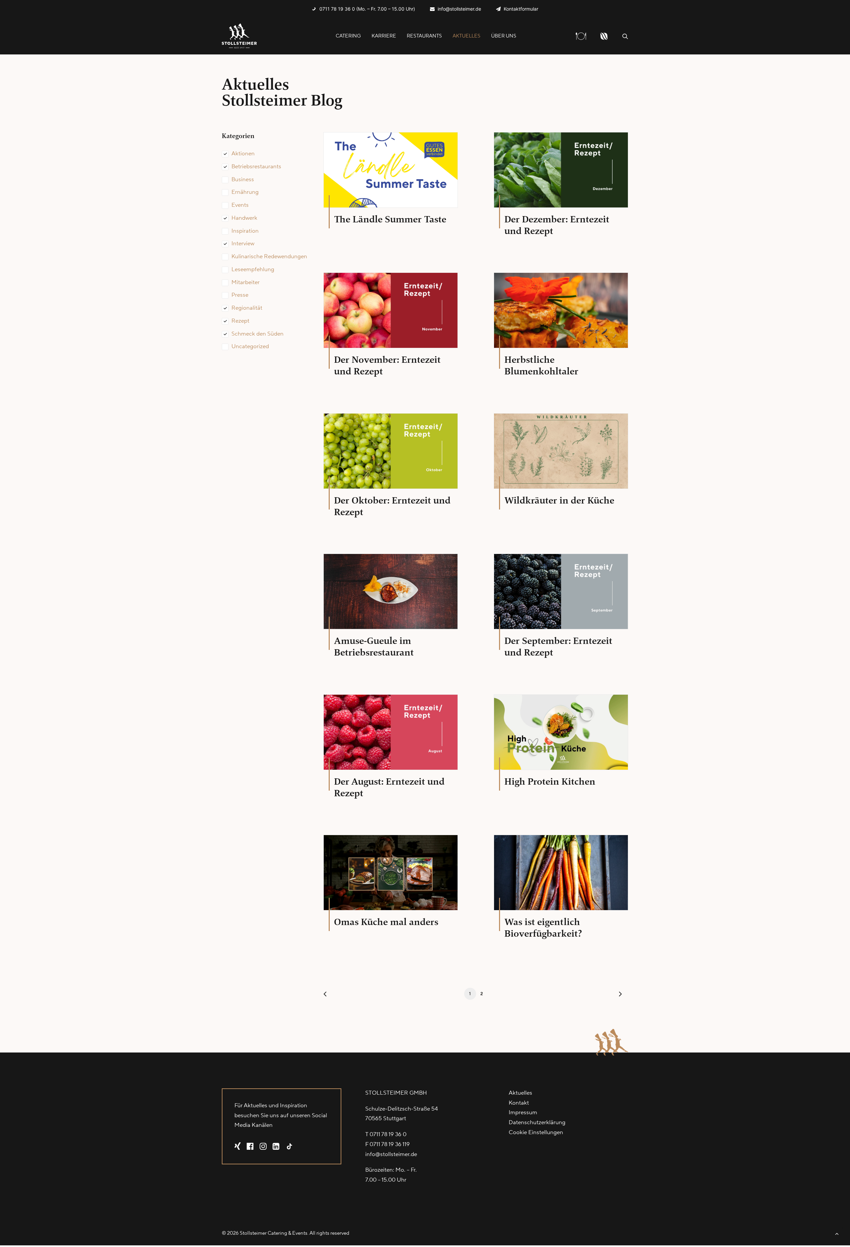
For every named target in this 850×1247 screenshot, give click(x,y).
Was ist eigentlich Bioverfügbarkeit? (543, 927)
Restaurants (424, 36)
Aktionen (243, 153)
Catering (348, 36)
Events (240, 205)
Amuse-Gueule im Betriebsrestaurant (374, 646)
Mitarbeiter (245, 282)
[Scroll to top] (837, 1233)
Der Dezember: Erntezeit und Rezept (556, 225)
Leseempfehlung (252, 269)
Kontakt (519, 1103)
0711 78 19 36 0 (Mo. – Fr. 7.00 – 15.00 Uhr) (367, 9)
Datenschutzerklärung (537, 1122)
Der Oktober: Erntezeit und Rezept (392, 506)
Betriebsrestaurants (256, 166)
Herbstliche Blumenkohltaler (541, 365)
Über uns (503, 36)
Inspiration (245, 231)
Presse (239, 295)
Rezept (240, 321)
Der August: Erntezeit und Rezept (389, 787)
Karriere (384, 36)
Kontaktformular (521, 9)
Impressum (523, 1112)
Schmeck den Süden (257, 334)
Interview (242, 243)
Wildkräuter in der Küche (559, 500)
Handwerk (244, 218)
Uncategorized (250, 346)
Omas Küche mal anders (386, 921)
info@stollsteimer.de (459, 9)
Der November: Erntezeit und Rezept (387, 365)
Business (242, 179)
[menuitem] (363, 9)
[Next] (619, 995)
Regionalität (246, 308)
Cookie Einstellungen (536, 1132)
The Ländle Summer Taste (390, 219)
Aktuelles (466, 36)
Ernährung (245, 192)
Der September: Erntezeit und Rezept (558, 646)
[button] (625, 36)
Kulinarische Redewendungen (269, 256)
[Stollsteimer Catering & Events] (239, 36)
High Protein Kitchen (549, 781)
